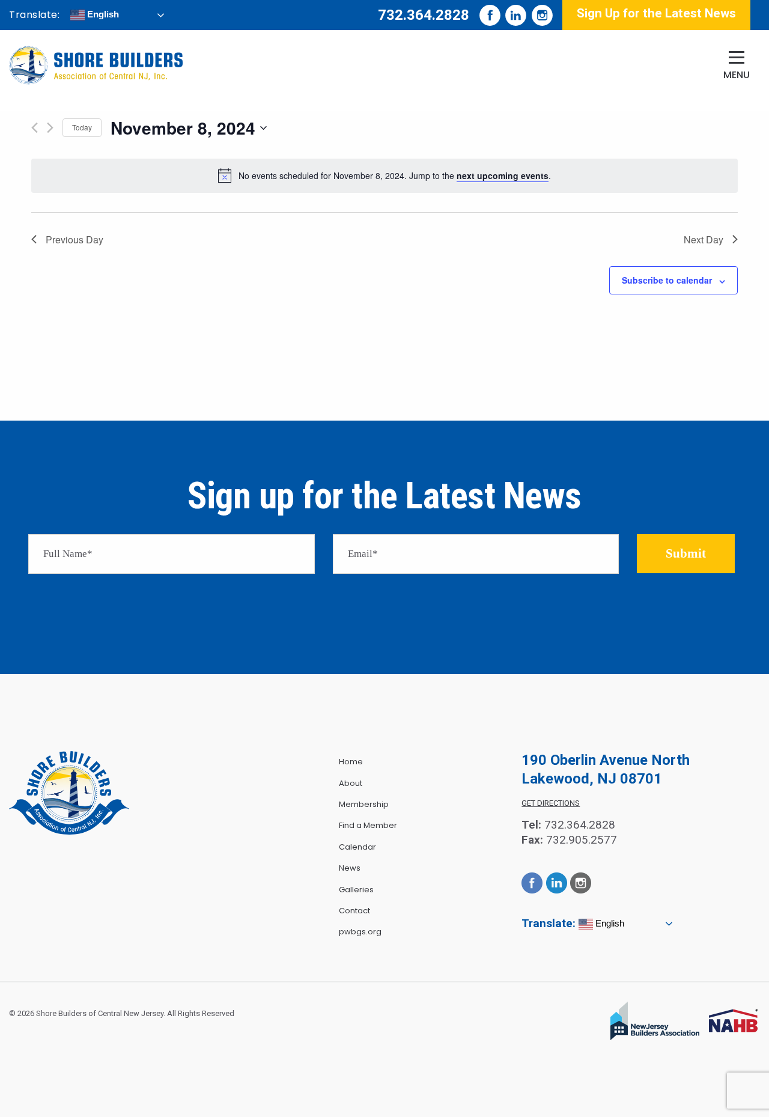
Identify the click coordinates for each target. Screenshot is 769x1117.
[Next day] (50, 127)
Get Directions (550, 803)
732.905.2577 (581, 840)
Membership (364, 804)
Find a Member (368, 825)
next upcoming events (503, 175)
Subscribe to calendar (667, 280)
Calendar (357, 847)
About (350, 783)
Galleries (356, 889)
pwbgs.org (360, 931)
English (102, 14)
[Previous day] (34, 127)
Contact (354, 910)
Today (82, 127)
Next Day (703, 239)
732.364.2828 (423, 15)
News (349, 868)
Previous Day (74, 239)
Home (351, 761)
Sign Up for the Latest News (656, 13)
